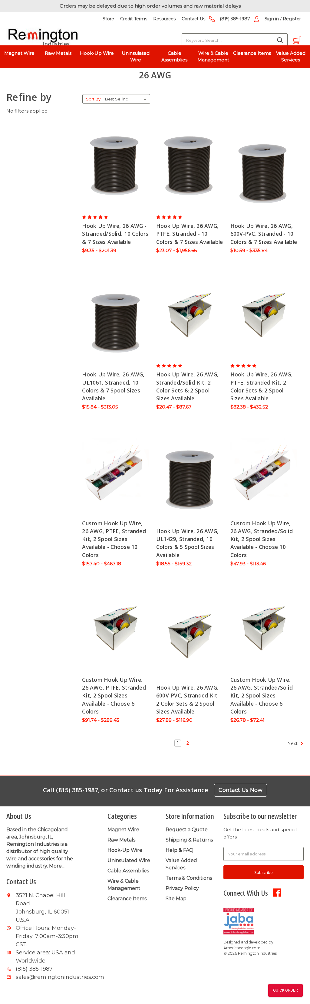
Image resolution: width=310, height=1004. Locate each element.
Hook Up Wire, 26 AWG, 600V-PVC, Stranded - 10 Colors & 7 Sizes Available (263, 233)
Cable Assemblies (174, 56)
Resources (164, 18)
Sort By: (93, 99)
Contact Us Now (240, 790)
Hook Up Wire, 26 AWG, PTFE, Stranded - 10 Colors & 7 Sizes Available (189, 233)
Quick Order (285, 990)
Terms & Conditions (189, 878)
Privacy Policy (182, 888)
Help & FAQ (179, 850)
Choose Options (115, 172)
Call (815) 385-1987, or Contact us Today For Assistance (125, 790)
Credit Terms (133, 18)
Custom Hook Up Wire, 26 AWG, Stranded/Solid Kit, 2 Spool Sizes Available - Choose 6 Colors (261, 695)
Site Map (176, 898)
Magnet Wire (19, 53)
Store (108, 18)
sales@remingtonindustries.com (47, 977)
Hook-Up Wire (97, 53)
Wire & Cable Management (213, 56)
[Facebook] (277, 892)
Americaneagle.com (241, 948)
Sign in (272, 18)
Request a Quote (187, 829)
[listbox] (127, 98)
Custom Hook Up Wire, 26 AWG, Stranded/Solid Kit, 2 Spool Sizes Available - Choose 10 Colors (261, 539)
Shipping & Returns (189, 840)
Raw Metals (58, 53)
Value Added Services (290, 56)
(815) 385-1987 (235, 18)
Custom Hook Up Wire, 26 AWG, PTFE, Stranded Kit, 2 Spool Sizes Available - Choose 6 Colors (114, 695)
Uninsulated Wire (136, 56)
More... (56, 866)
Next (293, 743)
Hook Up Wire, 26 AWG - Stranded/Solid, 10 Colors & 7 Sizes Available (115, 233)
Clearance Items (252, 53)
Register (292, 18)
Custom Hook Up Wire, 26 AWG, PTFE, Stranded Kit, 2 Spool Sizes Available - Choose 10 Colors (114, 539)
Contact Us (193, 18)
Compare (114, 160)
